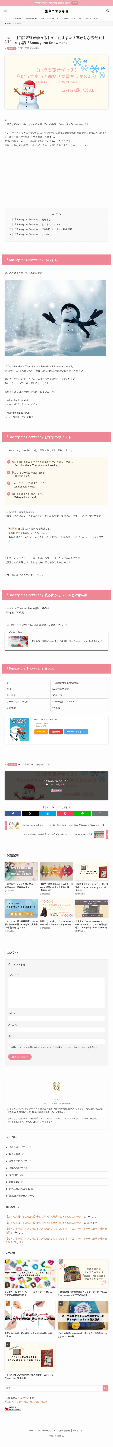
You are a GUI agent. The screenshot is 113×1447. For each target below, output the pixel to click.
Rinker (46, 723)
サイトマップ (78, 1430)
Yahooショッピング (76, 731)
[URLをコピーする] (100, 813)
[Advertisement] (57, 177)
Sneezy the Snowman (45, 719)
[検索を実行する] (105, 1388)
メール (12, 1025)
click (75, 3)
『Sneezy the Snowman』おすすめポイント (37, 224)
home (31, 1430)
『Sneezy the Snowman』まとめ (31, 234)
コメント (13, 975)
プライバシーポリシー (45, 1430)
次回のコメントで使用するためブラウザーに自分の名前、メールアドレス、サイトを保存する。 (55, 1047)
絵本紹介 (12, 48)
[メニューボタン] (5, 11)
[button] (13, 813)
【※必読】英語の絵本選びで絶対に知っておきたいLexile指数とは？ (67, 641)
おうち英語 (16, 1154)
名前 (11, 1013)
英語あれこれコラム (21, 1189)
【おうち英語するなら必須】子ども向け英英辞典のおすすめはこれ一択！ (44, 1216)
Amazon (41, 731)
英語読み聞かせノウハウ (23, 1195)
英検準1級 (16, 1182)
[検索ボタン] (108, 11)
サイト (11, 1036)
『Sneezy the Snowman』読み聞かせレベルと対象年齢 (43, 229)
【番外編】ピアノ (20, 1147)
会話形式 (40, 765)
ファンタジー (28, 765)
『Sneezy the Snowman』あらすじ (32, 219)
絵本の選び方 (18, 1168)
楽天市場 (56, 731)
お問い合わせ (64, 1430)
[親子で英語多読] (56, 11)
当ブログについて (20, 1161)
